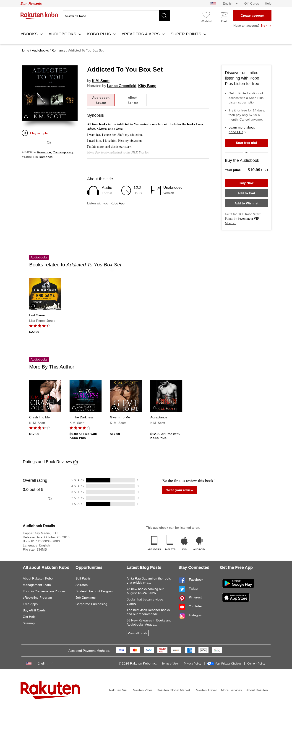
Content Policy (256, 663)
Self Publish (84, 578)
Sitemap (29, 623)
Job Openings (86, 597)
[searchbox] (116, 15)
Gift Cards (251, 3)
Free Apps (30, 604)
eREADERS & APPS (141, 34)
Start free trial (246, 142)
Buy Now (246, 183)
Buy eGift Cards (34, 610)
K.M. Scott (101, 81)
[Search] (164, 15)
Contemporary (63, 152)
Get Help (29, 616)
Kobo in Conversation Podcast (44, 591)
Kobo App (118, 203)
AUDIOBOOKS (63, 34)
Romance (44, 152)
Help (268, 3)
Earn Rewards (31, 3)
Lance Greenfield (121, 86)
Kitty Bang (147, 86)
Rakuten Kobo (39, 15)
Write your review (179, 490)
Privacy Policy (192, 663)
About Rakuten (257, 690)
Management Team (37, 585)
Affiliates (82, 585)
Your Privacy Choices (228, 663)
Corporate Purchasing (91, 604)
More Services (231, 690)
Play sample (39, 133)
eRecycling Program (37, 597)
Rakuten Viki (118, 690)
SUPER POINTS (186, 34)
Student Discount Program (95, 591)
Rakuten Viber (142, 690)
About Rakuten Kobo (38, 578)
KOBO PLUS (99, 34)
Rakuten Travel (205, 690)
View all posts (137, 633)
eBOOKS (30, 34)
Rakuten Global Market (173, 690)
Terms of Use (170, 663)
